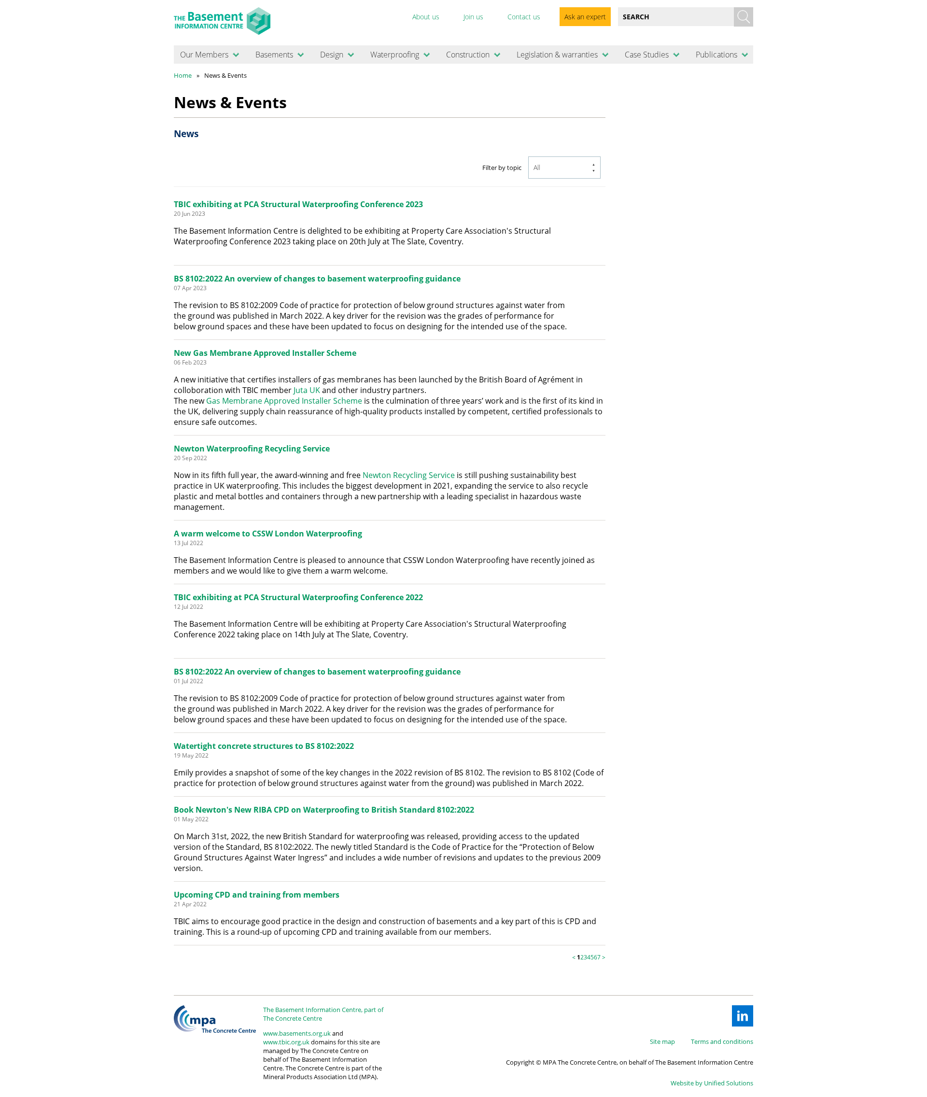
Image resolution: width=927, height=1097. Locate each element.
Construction (468, 54)
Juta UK (307, 390)
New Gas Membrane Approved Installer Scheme (265, 353)
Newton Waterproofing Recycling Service (252, 448)
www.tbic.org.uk (286, 1042)
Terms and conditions (722, 1041)
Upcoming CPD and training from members (256, 894)
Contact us (523, 16)
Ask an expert (585, 16)
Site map (662, 1041)
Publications (716, 54)
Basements (274, 54)
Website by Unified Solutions (712, 1083)
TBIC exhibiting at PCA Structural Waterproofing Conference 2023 (298, 204)
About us (425, 16)
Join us (473, 16)
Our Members (204, 54)
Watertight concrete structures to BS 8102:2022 (264, 746)
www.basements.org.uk (297, 1033)
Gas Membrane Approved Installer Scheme (284, 400)
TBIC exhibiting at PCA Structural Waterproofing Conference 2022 (298, 597)
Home (183, 75)
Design (331, 54)
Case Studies (647, 54)
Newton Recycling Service (409, 475)
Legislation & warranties (557, 54)
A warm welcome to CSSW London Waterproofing (268, 533)
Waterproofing (394, 54)
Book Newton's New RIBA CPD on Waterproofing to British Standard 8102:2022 (324, 809)
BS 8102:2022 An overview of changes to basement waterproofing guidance (317, 278)
